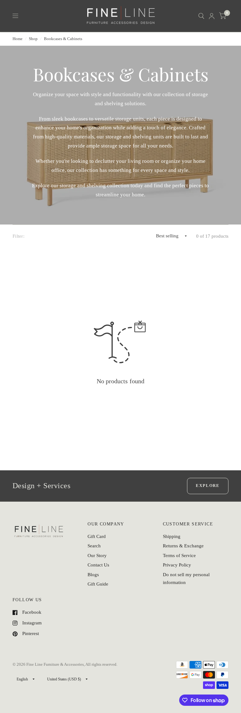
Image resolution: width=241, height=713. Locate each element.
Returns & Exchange (183, 545)
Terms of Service (179, 555)
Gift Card (97, 536)
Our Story (97, 555)
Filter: (18, 236)
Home (18, 38)
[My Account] (211, 16)
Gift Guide (98, 583)
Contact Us (98, 564)
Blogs (93, 574)
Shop (33, 38)
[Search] (201, 16)
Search (94, 545)
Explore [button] (208, 485)
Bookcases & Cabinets (63, 38)
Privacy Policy (177, 564)
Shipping (171, 536)
